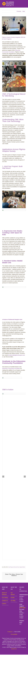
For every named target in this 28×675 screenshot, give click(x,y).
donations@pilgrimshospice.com (16, 355)
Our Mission (13, 593)
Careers (4, 603)
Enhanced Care (16, 567)
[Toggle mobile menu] (25, 4)
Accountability (14, 634)
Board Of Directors (4, 593)
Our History (5, 597)
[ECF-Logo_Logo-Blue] (12, 377)
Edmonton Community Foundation (11, 368)
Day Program (11, 567)
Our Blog (13, 600)
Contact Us (5, 600)
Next (23, 11)
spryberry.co (14, 648)
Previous (19, 11)
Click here (22, 607)
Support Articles (22, 567)
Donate (12, 597)
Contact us (9, 631)
